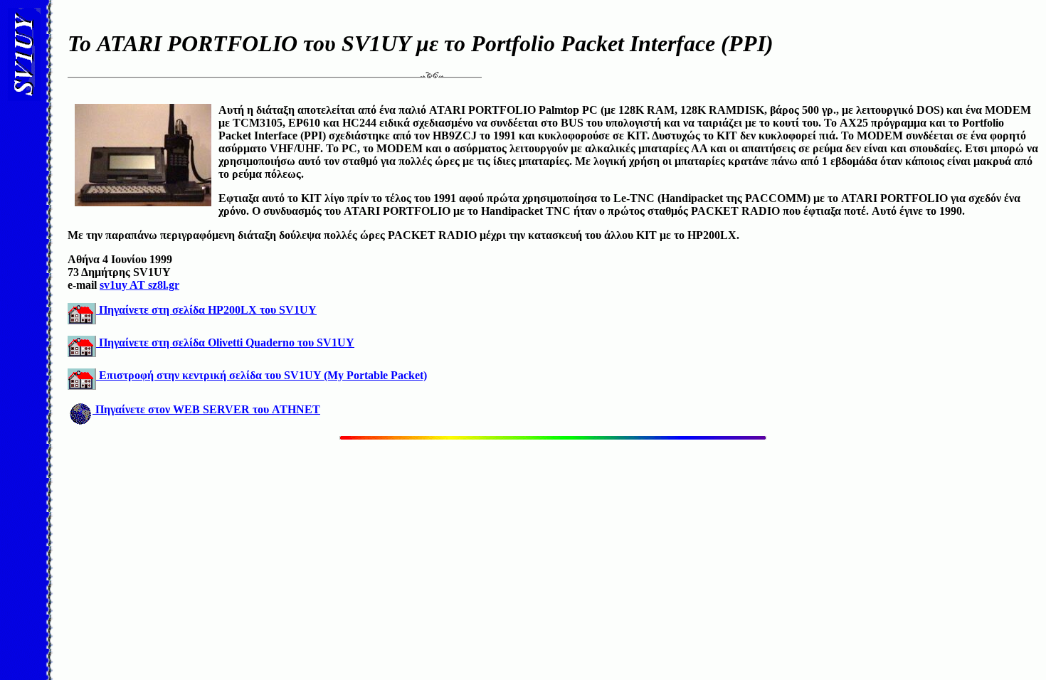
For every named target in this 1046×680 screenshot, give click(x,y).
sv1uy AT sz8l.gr (139, 285)
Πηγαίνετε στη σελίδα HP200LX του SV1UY (206, 310)
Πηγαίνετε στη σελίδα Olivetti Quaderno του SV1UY (225, 342)
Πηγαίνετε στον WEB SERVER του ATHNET (206, 409)
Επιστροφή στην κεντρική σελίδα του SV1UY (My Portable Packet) (261, 375)
